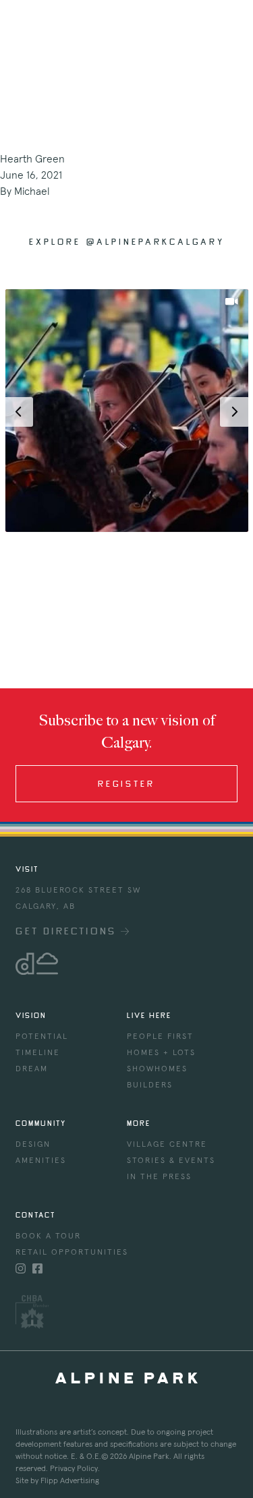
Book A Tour (48, 1236)
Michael (31, 191)
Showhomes (157, 1069)
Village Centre (167, 1145)
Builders (150, 1085)
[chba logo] (126, 1312)
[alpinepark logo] (48, 24)
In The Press (159, 1177)
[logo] (126, 964)
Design (33, 1145)
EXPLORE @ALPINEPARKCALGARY (127, 242)
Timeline (38, 1053)
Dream (32, 1069)
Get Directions (68, 930)
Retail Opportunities (72, 1253)
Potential (42, 1037)
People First (160, 1037)
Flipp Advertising (69, 1481)
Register (126, 784)
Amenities (41, 1161)
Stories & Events (171, 1161)
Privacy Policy (74, 1469)
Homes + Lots (161, 1053)
